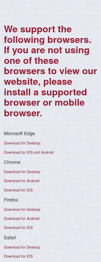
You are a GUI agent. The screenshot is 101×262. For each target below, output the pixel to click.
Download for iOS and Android (29, 152)
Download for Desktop (22, 142)
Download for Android (21, 180)
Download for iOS (18, 189)
